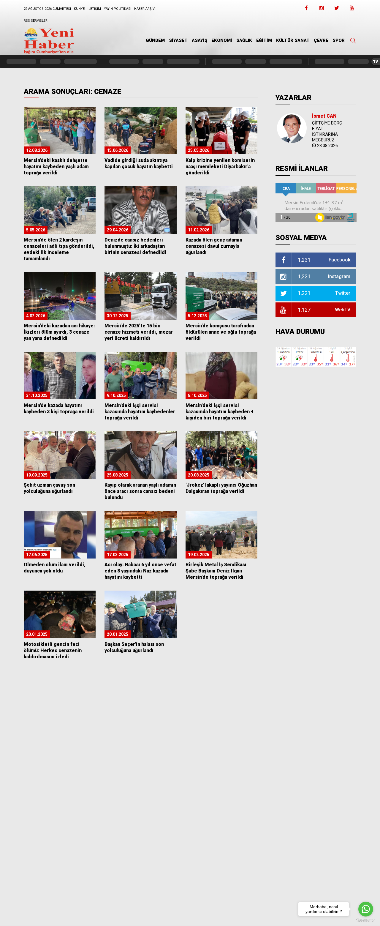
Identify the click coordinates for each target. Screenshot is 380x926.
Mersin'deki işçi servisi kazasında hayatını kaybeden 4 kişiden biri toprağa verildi (220, 412)
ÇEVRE (321, 40)
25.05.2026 (198, 150)
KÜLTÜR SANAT (293, 40)
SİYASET (178, 40)
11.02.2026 (198, 230)
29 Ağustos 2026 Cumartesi (47, 9)
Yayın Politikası (117, 9)
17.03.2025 (117, 554)
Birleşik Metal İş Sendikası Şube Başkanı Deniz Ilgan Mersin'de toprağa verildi (216, 571)
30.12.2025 (117, 315)
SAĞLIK (244, 40)
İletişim (94, 9)
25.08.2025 (117, 475)
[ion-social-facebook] (306, 9)
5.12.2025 (197, 315)
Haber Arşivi (145, 9)
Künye (79, 9)
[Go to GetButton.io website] (365, 920)
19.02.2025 (198, 554)
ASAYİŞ (199, 40)
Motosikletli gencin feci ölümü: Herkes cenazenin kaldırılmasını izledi (53, 650)
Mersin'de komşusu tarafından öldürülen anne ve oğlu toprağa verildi (221, 332)
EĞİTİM (264, 40)
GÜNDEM (155, 40)
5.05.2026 (35, 230)
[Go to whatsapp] (365, 909)
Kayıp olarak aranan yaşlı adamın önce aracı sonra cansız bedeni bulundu (140, 491)
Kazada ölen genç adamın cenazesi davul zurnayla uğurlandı (214, 246)
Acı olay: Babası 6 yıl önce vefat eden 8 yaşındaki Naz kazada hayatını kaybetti (140, 571)
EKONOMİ (221, 40)
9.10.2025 (116, 395)
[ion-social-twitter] (336, 9)
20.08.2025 (198, 475)
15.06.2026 (117, 150)
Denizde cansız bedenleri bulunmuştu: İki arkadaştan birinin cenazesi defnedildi (135, 246)
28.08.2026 (327, 145)
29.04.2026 (117, 230)
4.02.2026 (35, 315)
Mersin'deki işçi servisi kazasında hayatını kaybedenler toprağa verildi (139, 412)
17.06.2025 (37, 554)
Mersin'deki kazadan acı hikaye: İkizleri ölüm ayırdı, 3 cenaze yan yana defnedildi (59, 332)
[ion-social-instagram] (321, 9)
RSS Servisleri (36, 21)
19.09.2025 (37, 475)
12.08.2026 (37, 150)
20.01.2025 (37, 634)
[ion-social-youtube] (351, 9)
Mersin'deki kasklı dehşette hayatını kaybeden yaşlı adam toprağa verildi (56, 166)
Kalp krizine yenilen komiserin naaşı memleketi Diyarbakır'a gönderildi (220, 166)
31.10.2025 (37, 395)
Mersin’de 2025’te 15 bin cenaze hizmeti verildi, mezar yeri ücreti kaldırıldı (138, 332)
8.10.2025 (197, 395)
